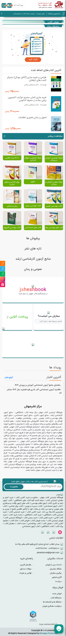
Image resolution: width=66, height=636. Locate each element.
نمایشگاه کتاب (56, 597)
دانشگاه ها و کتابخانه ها (52, 602)
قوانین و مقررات (25, 573)
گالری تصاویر (57, 577)
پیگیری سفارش (56, 573)
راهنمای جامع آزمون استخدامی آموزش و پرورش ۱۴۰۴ (38, 385)
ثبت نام (16, 5)
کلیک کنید (33, 59)
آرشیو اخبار (9, 377)
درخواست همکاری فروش (52, 606)
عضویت (14, 487)
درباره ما (58, 581)
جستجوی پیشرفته (54, 14)
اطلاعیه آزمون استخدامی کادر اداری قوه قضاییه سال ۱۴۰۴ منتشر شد (34, 391)
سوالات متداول (26, 569)
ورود (22, 5)
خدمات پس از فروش (53, 564)
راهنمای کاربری (26, 564)
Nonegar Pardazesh (49, 633)
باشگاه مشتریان (56, 569)
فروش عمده (57, 593)
